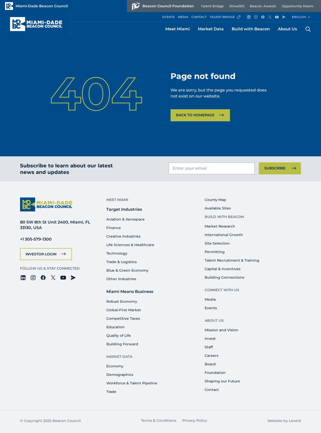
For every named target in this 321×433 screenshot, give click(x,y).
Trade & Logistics (121, 262)
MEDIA (183, 17)
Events (211, 308)
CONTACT (199, 17)
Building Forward (122, 344)
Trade (111, 391)
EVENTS (168, 17)
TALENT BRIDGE (222, 17)
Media (210, 299)
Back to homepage (195, 115)
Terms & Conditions (158, 420)
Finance (113, 228)
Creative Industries (123, 236)
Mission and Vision (221, 330)
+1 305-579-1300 (36, 239)
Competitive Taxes (123, 318)
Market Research (220, 226)
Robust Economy (121, 301)
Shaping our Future (222, 381)
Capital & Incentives (222, 269)
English (299, 17)
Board (210, 364)
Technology (116, 253)
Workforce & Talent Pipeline (131, 383)
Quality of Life (118, 335)
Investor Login (41, 254)
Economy (114, 366)
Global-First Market (123, 310)
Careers (211, 355)
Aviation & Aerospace (125, 219)
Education (115, 327)
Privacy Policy (194, 420)
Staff (209, 347)
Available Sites (218, 208)
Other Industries (121, 279)
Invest (210, 338)
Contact (212, 389)
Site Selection (217, 243)
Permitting (215, 252)
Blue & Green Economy (127, 270)
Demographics (119, 374)
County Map (215, 199)
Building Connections (224, 277)
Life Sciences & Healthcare (130, 245)
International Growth (224, 235)
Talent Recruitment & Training (232, 260)
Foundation (215, 372)
